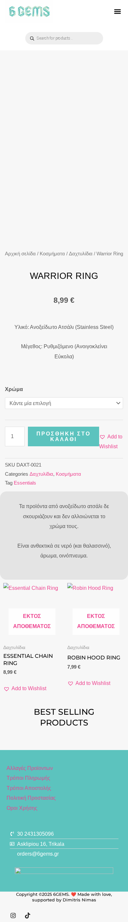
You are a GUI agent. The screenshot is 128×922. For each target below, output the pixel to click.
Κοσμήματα (52, 253)
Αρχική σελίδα (20, 253)
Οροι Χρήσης (22, 808)
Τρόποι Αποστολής (29, 788)
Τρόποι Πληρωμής (28, 778)
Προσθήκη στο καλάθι (63, 436)
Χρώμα (14, 389)
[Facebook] (42, 915)
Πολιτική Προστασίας (31, 798)
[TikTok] (27, 915)
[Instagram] (13, 915)
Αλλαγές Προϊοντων (30, 768)
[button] (117, 11)
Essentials (25, 483)
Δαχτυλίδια (81, 253)
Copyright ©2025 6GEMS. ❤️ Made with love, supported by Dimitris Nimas (64, 897)
